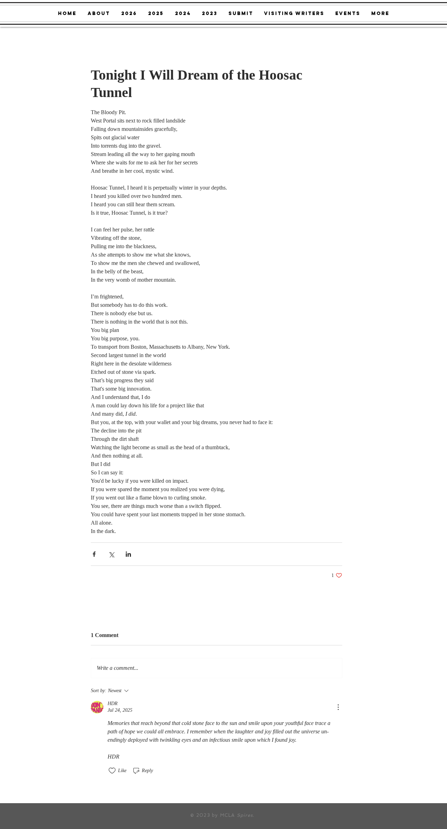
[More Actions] (338, 707)
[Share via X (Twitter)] (111, 554)
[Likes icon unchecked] (112, 771)
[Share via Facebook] (94, 554)
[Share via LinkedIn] (128, 554)
